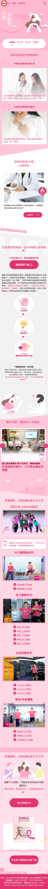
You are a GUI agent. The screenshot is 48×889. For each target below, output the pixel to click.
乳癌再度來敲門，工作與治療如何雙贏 (22, 468)
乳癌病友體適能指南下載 (24, 859)
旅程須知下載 (22, 264)
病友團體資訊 (24, 802)
